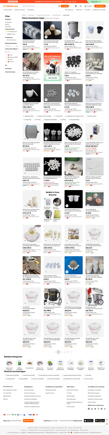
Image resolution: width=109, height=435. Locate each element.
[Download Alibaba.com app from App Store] (88, 420)
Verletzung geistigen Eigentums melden (75, 402)
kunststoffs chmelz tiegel (29, 375)
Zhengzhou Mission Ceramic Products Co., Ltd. (53, 110)
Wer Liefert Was (78, 427)
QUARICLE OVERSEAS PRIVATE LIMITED (74, 251)
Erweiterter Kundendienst (30, 399)
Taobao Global (59, 427)
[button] (59, 6)
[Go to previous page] (55, 352)
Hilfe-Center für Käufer (72, 390)
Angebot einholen (49, 393)
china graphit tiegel (74, 119)
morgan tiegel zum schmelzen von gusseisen (49, 375)
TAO (66, 427)
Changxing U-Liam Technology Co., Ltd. (74, 216)
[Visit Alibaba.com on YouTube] (102, 409)
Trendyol (70, 427)
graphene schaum (92, 116)
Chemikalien (31, 15)
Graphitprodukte (56, 15)
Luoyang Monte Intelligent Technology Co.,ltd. (32, 79)
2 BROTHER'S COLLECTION (92, 216)
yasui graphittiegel (23, 378)
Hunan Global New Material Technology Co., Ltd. (74, 110)
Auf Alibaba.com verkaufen (94, 390)
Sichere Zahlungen (29, 390)
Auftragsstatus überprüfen (94, 396)
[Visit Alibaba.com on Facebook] (89, 409)
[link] (107, 420)
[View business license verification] (69, 432)
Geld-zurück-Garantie (29, 393)
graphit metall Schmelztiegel (44, 116)
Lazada (53, 427)
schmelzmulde (59, 116)
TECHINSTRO (89, 251)
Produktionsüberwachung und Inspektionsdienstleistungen (31, 402)
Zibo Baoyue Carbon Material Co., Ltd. (95, 47)
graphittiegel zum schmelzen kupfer (72, 378)
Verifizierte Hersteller (50, 390)
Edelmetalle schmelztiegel (13, 375)
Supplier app (47, 420)
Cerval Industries (90, 79)
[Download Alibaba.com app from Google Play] (100, 420)
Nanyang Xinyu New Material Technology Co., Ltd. (74, 47)
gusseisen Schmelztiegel (53, 378)
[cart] (81, 6)
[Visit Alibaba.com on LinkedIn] (92, 409)
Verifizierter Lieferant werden (95, 399)
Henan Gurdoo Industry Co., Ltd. (52, 47)
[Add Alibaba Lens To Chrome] (28, 420)
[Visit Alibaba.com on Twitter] (95, 409)
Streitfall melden (71, 396)
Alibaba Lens (6, 420)
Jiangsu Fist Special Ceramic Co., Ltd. (32, 183)
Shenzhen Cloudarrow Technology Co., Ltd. (53, 251)
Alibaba (24, 15)
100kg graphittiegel (29, 116)
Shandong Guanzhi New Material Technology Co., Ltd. (74, 79)
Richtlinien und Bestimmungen (32, 406)
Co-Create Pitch (7, 393)
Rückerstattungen (71, 399)
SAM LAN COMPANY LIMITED (72, 185)
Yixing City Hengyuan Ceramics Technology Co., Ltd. (32, 47)
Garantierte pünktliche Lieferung (32, 396)
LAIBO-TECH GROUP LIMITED (51, 185)
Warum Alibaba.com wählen (10, 390)
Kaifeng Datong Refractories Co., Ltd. (95, 110)
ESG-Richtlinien (7, 396)
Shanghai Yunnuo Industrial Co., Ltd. (73, 150)
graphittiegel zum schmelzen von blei (75, 116)
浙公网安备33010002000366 (80, 432)
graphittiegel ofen (11, 378)
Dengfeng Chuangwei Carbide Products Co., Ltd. (95, 183)
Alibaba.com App (77, 420)
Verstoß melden (71, 406)
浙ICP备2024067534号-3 (95, 432)
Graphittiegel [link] (66, 15)
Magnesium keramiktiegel (51, 119)
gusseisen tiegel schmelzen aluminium (72, 375)
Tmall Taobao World (45, 427)
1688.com (36, 427)
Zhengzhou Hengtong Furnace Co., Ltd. (32, 110)
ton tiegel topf (28, 119)
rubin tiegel (88, 375)
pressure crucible (89, 378)
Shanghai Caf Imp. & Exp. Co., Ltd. (31, 216)
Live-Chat (69, 393)
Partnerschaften (92, 402)
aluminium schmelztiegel (38, 378)
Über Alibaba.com (8, 386)
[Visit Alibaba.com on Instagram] (98, 409)
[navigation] (12, 183)
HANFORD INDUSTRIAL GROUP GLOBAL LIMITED (53, 149)
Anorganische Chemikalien (43, 15)
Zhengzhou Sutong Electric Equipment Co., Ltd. (32, 149)
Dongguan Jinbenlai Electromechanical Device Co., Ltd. (95, 152)
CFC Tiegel (38, 119)
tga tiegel (63, 119)
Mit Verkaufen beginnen (94, 393)
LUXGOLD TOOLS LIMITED (29, 251)
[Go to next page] (71, 352)
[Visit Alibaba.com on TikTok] (105, 409)
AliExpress (30, 427)
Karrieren (5, 399)
